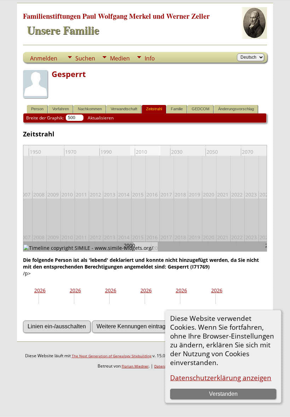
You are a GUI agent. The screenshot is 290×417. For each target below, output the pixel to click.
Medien (120, 58)
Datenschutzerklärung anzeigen (220, 377)
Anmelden (43, 58)
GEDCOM (200, 109)
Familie (177, 109)
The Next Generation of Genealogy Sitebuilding (111, 355)
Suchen (85, 58)
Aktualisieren (101, 118)
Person (37, 109)
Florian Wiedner (135, 366)
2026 (40, 290)
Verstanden (223, 394)
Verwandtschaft (124, 109)
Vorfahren (60, 109)
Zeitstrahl (154, 109)
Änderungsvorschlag (236, 109)
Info (150, 58)
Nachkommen (90, 109)
